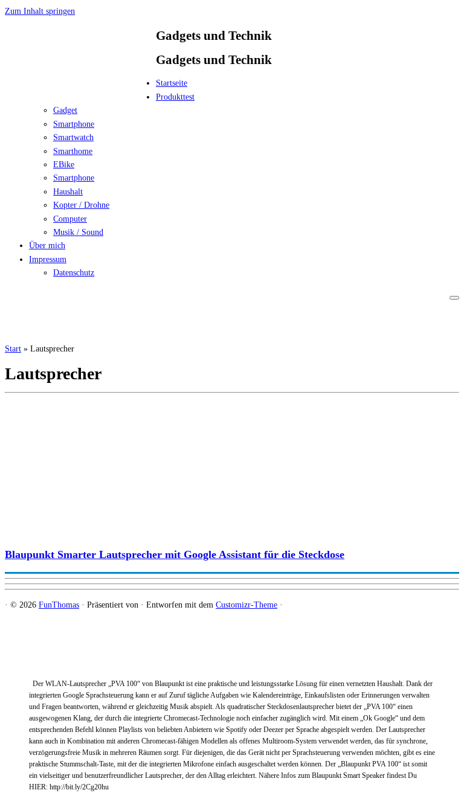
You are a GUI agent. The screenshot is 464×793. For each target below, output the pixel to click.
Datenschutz (73, 272)
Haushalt (68, 191)
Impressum (47, 259)
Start (13, 348)
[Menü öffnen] (454, 298)
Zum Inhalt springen (40, 11)
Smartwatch (73, 137)
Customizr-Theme (246, 604)
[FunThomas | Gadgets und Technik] (80, 86)
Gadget (65, 110)
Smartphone (73, 124)
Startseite (171, 83)
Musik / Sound (78, 232)
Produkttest (175, 96)
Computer (70, 218)
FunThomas (59, 604)
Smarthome (72, 151)
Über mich (47, 245)
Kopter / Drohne (81, 205)
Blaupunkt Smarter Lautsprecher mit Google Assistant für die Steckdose (174, 554)
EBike (63, 164)
